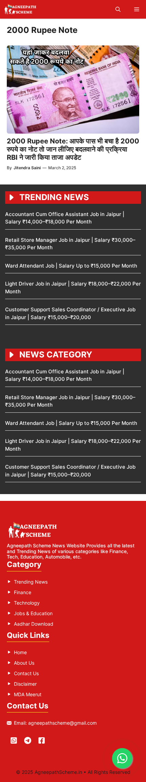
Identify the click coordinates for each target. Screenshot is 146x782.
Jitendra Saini (27, 167)
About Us (24, 663)
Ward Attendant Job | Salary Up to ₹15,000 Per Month (71, 265)
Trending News (31, 582)
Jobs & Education (33, 613)
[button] (118, 9)
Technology (27, 603)
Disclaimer (25, 684)
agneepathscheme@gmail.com (62, 723)
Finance (22, 592)
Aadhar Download (33, 624)
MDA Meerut (27, 694)
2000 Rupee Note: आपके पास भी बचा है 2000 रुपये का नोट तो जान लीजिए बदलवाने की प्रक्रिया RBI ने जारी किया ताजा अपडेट (73, 149)
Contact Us (26, 673)
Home (20, 652)
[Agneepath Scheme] (21, 9)
